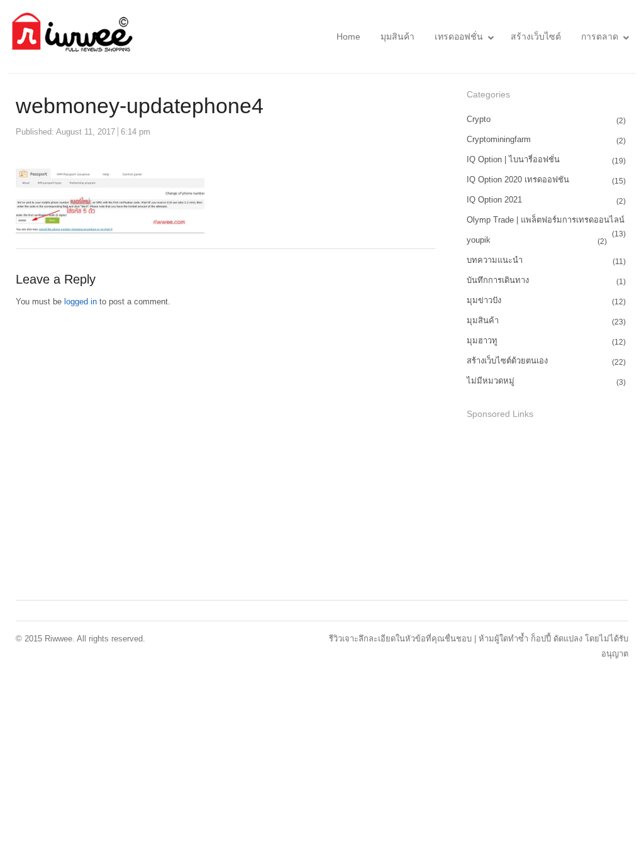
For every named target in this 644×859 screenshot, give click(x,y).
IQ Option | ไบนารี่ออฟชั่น (513, 159)
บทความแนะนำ (495, 260)
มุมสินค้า (397, 36)
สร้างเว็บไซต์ (536, 36)
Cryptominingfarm (499, 139)
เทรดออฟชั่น (459, 36)
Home (348, 36)
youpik (479, 240)
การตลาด (599, 36)
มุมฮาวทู (482, 340)
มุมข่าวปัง (484, 300)
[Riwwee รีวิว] (71, 36)
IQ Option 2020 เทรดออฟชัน (518, 179)
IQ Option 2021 (494, 199)
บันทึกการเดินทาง (498, 280)
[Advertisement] (555, 511)
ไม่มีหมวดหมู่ (490, 380)
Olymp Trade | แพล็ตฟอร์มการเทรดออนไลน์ (546, 219)
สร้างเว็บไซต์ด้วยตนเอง (507, 360)
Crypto (479, 119)
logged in (80, 301)
